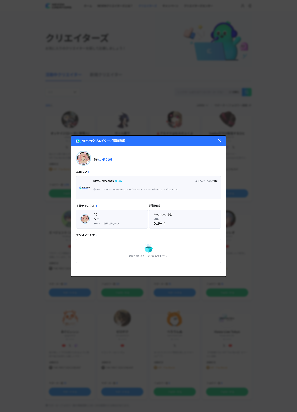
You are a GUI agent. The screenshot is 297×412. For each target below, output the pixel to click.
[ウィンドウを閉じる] (220, 141)
